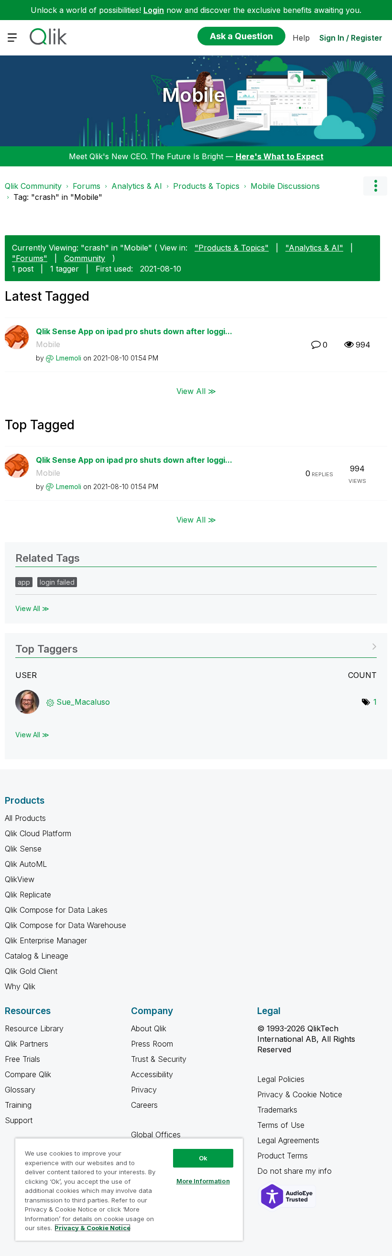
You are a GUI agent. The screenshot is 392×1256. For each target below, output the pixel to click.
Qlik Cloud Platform (38, 833)
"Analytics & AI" (314, 247)
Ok (203, 1158)
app (24, 582)
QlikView (19, 879)
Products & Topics (206, 186)
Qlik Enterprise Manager (46, 940)
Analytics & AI (136, 186)
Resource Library (34, 1028)
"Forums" (29, 258)
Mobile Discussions (285, 186)
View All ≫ (196, 390)
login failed (57, 582)
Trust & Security (158, 1059)
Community (84, 258)
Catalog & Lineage (36, 956)
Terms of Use (281, 1125)
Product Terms (282, 1155)
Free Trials (22, 1059)
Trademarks (277, 1109)
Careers (144, 1105)
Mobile (193, 95)
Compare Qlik (28, 1074)
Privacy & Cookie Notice (299, 1094)
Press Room (152, 1043)
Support (19, 1120)
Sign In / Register (350, 38)
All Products (25, 818)
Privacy (144, 1089)
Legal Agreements (288, 1140)
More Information (203, 1181)
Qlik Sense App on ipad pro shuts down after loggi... (134, 331)
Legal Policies (281, 1079)
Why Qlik (20, 986)
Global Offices (156, 1134)
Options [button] (375, 186)
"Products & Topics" (232, 247)
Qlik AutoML (26, 864)
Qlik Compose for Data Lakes (56, 910)
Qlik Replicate (28, 894)
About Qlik (148, 1028)
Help (301, 38)
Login (153, 10)
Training (18, 1105)
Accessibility (152, 1074)
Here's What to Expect (280, 156)
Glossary (20, 1089)
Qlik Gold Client (31, 971)
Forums (86, 186)
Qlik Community (33, 186)
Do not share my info (295, 1171)
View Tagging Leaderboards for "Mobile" (196, 645)
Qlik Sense (23, 848)
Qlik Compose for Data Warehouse (65, 925)
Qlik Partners (26, 1043)
